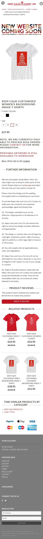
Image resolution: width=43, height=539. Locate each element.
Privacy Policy (12, 533)
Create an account (19, 450)
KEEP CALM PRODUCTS (16, 9)
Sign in (5, 450)
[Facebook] (2, 501)
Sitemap (5, 477)
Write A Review (21, 301)
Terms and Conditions (23, 533)
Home (4, 9)
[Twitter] (6, 501)
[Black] (7, 115)
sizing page (26, 185)
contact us (18, 145)
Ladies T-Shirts (31, 9)
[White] (4, 115)
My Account (7, 447)
